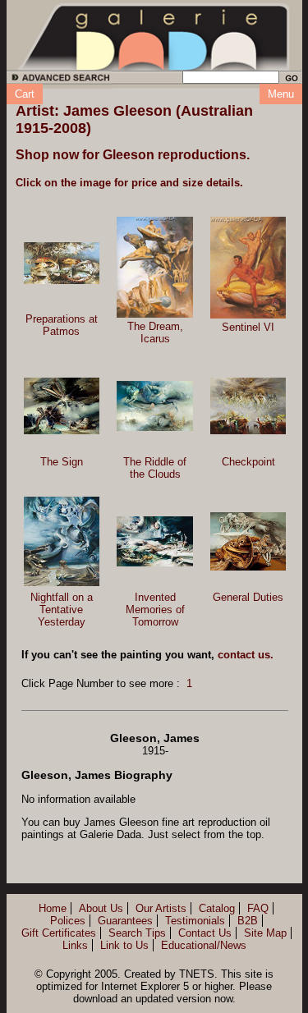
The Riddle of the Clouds (154, 468)
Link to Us (124, 945)
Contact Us (205, 933)
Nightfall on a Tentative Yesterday (61, 609)
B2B (247, 920)
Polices (67, 920)
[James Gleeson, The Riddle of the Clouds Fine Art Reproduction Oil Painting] (155, 406)
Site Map (265, 933)
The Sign (61, 462)
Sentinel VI (248, 327)
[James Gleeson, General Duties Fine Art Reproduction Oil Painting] (248, 541)
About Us (101, 908)
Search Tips (137, 933)
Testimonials (195, 920)
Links (75, 945)
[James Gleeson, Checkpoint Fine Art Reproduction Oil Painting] (248, 405)
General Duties (248, 597)
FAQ (258, 908)
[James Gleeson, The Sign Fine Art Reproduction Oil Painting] (62, 405)
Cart (24, 94)
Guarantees (125, 920)
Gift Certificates (58, 933)
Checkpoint (248, 462)
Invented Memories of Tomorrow (155, 609)
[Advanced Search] (58, 80)
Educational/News (203, 945)
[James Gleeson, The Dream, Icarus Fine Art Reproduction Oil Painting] (155, 267)
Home (53, 908)
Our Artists (161, 908)
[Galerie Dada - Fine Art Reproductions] (154, 35)
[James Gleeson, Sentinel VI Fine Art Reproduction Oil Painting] (248, 268)
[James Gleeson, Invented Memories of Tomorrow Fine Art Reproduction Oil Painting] (155, 541)
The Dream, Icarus (155, 332)
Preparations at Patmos (61, 325)
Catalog (217, 908)
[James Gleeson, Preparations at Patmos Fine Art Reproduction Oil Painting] (62, 263)
